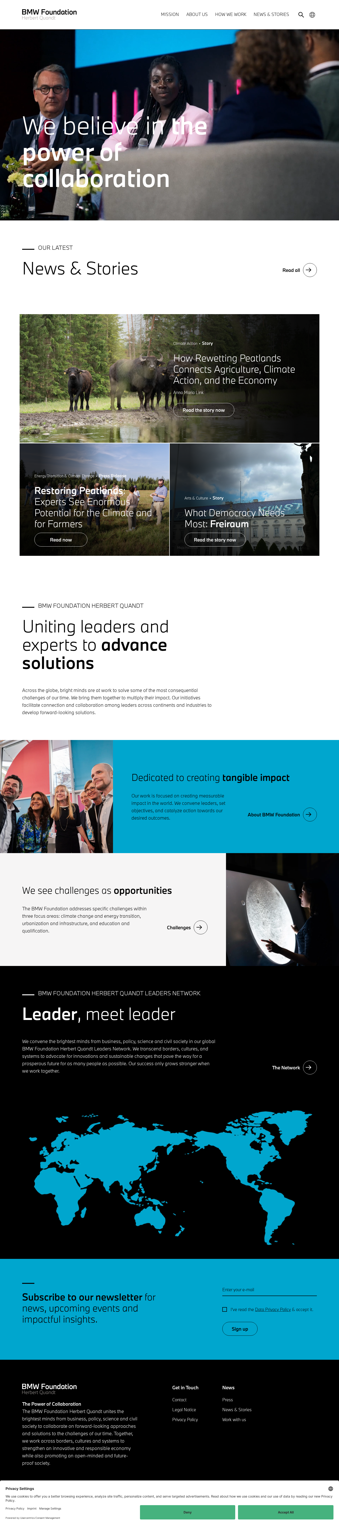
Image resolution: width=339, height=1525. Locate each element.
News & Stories (237, 1409)
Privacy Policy (185, 1419)
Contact (179, 1399)
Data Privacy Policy (273, 1309)
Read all (291, 270)
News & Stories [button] (271, 14)
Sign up (240, 1329)
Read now (61, 539)
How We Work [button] (230, 14)
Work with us (234, 1419)
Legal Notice (184, 1409)
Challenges (179, 927)
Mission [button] (170, 14)
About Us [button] (197, 14)
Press (227, 1399)
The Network (286, 1067)
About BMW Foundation (274, 814)
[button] (56, 796)
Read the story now (204, 410)
